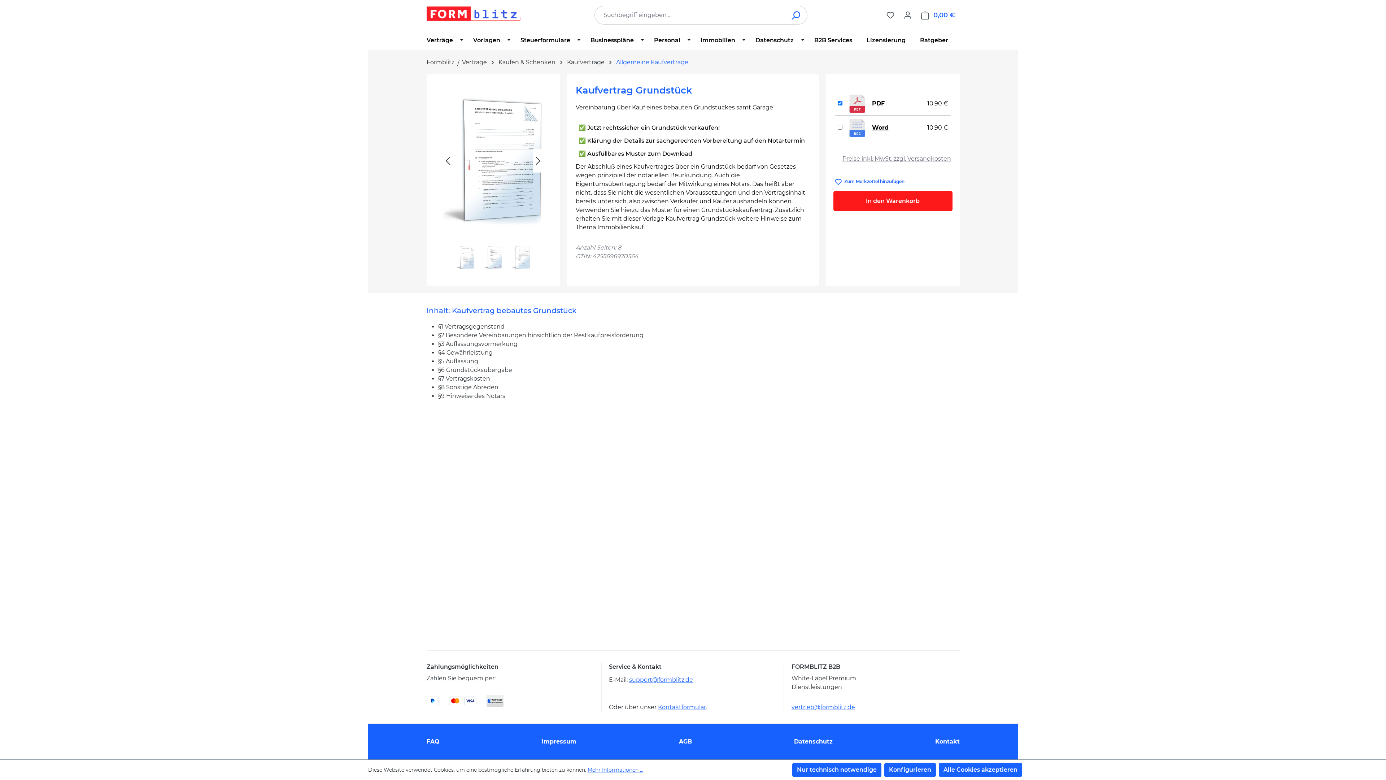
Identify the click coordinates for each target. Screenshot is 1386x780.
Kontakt (947, 741)
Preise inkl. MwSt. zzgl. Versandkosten (896, 158)
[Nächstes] (538, 161)
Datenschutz (813, 741)
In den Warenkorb (893, 201)
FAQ (433, 741)
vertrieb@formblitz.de (823, 707)
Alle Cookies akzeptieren (980, 769)
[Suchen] (796, 15)
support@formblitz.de (661, 679)
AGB (685, 741)
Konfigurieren (910, 769)
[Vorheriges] (448, 161)
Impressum (559, 741)
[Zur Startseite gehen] (473, 13)
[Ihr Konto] (907, 15)
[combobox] (690, 15)
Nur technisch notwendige (837, 769)
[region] (493, 177)
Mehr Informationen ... (615, 770)
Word (880, 127)
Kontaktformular (682, 707)
